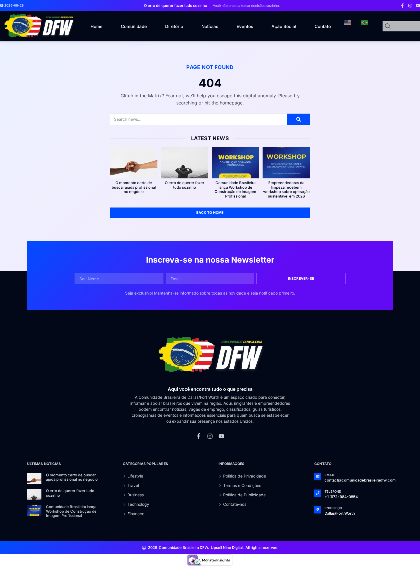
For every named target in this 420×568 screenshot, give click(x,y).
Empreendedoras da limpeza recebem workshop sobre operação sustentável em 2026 (286, 189)
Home (97, 26)
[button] (368, 6)
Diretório (174, 26)
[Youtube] (418, 5)
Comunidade (134, 26)
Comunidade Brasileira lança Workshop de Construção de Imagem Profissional (235, 189)
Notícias (209, 26)
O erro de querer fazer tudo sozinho (184, 185)
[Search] (298, 119)
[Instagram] (410, 5)
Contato (323, 26)
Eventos (245, 26)
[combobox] (401, 26)
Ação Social (283, 26)
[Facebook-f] (402, 5)
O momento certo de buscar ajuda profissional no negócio (134, 187)
